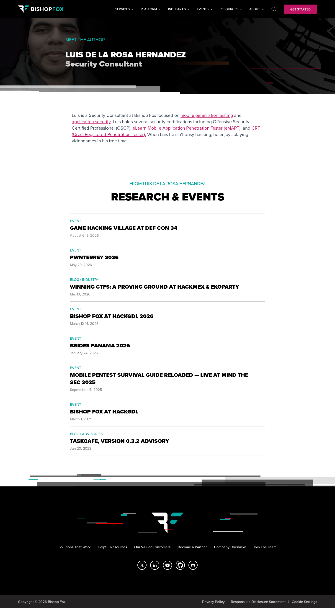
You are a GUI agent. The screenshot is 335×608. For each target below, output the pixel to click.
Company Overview (230, 546)
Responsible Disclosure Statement (258, 601)
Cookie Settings (304, 601)
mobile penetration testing (206, 115)
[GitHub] (180, 565)
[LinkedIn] (154, 565)
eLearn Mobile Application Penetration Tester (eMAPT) (186, 128)
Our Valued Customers (152, 546)
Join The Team (264, 546)
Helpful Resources (112, 546)
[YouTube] (167, 565)
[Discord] (193, 565)
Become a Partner (192, 546)
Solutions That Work (74, 546)
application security (91, 121)
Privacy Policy (213, 601)
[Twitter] (142, 565)
